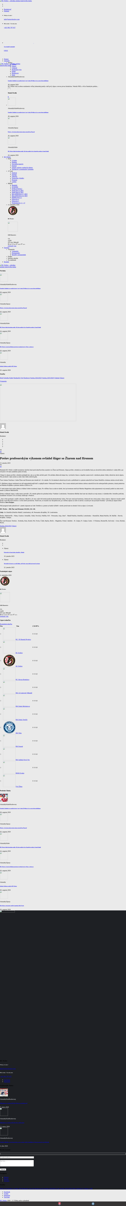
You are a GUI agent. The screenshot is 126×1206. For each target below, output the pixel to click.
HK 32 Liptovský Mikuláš (24, 693)
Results (6, 1179)
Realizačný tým (16, 69)
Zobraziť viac (12, 246)
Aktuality (7, 61)
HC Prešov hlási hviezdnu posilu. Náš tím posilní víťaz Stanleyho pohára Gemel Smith (28, 151)
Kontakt (6, 262)
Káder (14, 71)
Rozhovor (27, 378)
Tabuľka (14, 176)
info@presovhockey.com (11, 19)
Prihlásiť (6, 11)
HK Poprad (19, 746)
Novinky (6, 1181)
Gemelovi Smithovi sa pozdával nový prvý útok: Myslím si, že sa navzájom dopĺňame (28, 80)
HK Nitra (19, 733)
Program (14, 180)
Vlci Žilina (19, 786)
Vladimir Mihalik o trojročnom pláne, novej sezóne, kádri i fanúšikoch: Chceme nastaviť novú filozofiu (24, 1142)
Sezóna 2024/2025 (36, 378)
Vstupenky (15, 251)
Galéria (14, 182)
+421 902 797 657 (9, 27)
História (14, 162)
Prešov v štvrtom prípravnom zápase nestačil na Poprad (21, 131)
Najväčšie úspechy (17, 164)
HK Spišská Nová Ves (23, 760)
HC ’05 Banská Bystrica (23, 639)
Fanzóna (6, 247)
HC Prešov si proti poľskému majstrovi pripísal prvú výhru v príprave (17, 346)
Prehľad (14, 173)
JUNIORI (15, 187)
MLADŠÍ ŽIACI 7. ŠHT (20, 194)
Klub (13, 75)
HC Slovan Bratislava (22, 679)
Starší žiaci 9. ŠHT (18, 190)
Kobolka (6, 378)
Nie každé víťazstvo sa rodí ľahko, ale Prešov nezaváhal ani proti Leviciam (22, 563)
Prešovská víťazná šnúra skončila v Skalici (14, 552)
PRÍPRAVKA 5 (17, 197)
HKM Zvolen (20, 773)
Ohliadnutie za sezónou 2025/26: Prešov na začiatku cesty (14, 1103)
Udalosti (14, 68)
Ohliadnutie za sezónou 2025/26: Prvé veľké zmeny (12, 1122)
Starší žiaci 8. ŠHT (18, 192)
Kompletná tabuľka (6, 624)
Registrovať (7, 9)
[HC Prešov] (13, 215)
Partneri (14, 166)
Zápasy (62, 378)
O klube (14, 160)
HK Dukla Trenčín (21, 720)
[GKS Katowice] (13, 231)
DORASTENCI (17, 189)
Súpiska (14, 174)
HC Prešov (7, 157)
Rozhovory (15, 73)
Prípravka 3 (15, 201)
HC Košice (19, 653)
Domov (6, 59)
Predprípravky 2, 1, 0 (18, 203)
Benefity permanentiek (19, 255)
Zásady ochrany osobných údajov (22, 167)
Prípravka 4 (15, 199)
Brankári (14, 185)
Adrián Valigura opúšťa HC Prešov (8, 366)
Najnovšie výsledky (18, 178)
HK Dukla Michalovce (23, 706)
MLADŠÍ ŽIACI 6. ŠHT (20, 196)
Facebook (7, 1080)
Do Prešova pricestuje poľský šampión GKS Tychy (12, 905)
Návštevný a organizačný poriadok (22, 169)
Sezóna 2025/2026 (48, 378)
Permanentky (16, 253)
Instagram (7, 1081)
